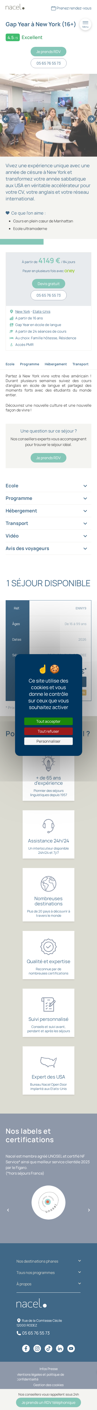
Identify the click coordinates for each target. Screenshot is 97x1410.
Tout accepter (48, 721)
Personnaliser (48, 741)
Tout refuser (48, 731)
